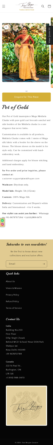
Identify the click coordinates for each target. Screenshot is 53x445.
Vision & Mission (14, 288)
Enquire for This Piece (26, 97)
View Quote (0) (49, 35)
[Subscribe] (43, 263)
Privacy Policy (12, 295)
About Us (10, 281)
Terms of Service (14, 308)
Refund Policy (12, 301)
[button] (3, 6)
